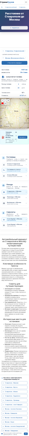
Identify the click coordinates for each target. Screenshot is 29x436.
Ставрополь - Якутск (11, 387)
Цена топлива (6, 87)
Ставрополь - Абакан (11, 391)
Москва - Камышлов (11, 413)
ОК (26, 433)
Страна (7, 2)
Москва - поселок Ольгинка (13, 409)
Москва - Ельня (9, 422)
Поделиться (15, 27)
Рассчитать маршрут (15, 63)
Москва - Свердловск (11, 430)
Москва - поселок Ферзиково (13, 417)
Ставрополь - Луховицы (12, 400)
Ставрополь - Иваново (11, 383)
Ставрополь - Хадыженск (12, 396)
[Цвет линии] (2, 103)
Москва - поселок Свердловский (15, 426)
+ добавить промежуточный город (10, 54)
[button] (14, 164)
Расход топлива (6, 84)
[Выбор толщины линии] (5, 103)
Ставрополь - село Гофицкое (13, 404)
